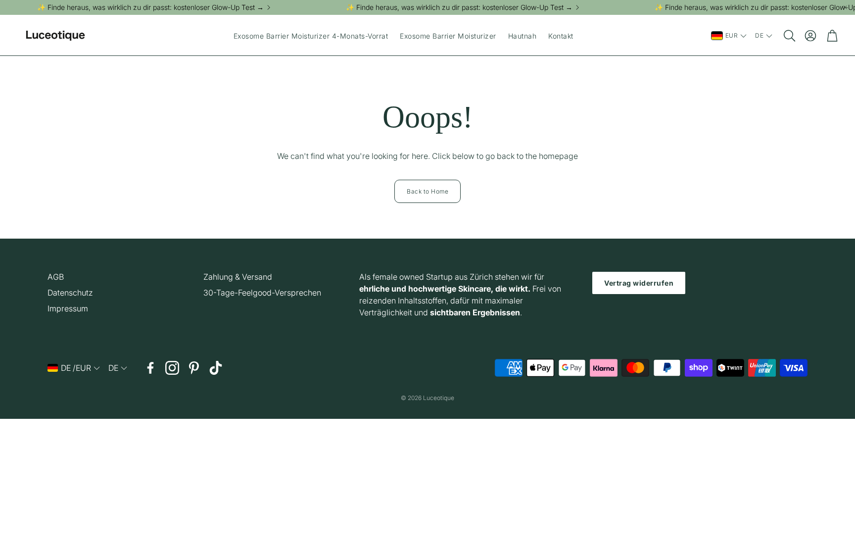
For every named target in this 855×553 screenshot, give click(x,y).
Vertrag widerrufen (638, 283)
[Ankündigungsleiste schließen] (845, 7)
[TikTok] (216, 368)
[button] (789, 36)
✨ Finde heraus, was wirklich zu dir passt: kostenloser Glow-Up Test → (150, 7)
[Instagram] (172, 368)
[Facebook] (150, 368)
